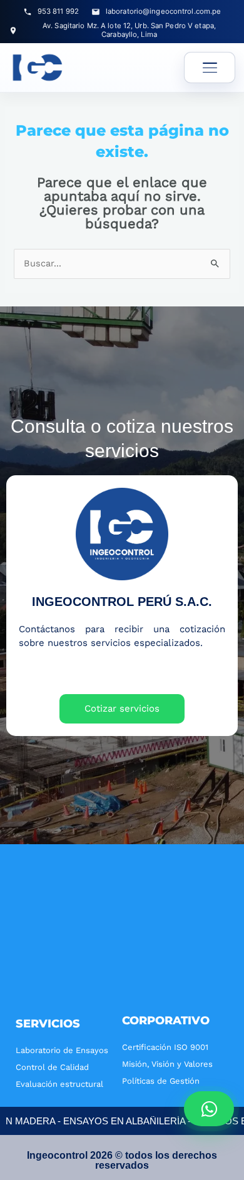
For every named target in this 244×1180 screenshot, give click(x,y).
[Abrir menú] (209, 67)
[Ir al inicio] (38, 67)
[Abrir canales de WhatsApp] (209, 1108)
